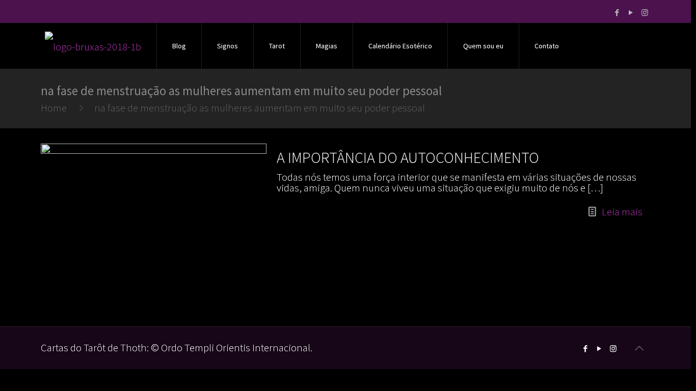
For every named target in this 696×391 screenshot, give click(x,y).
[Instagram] (644, 12)
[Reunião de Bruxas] (93, 46)
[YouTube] (631, 12)
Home (54, 108)
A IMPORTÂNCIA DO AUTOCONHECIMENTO (408, 157)
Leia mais (622, 211)
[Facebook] (617, 12)
